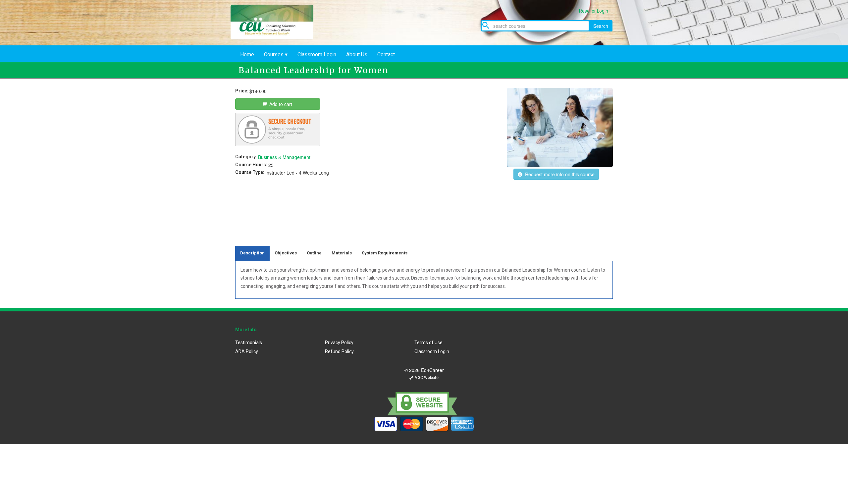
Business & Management (284, 157)
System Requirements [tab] (384, 252)
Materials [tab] (342, 252)
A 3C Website (426, 377)
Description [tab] (252, 252)
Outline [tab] (314, 252)
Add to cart (280, 104)
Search (600, 26)
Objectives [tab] (286, 252)
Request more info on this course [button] (558, 174)
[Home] (276, 37)
